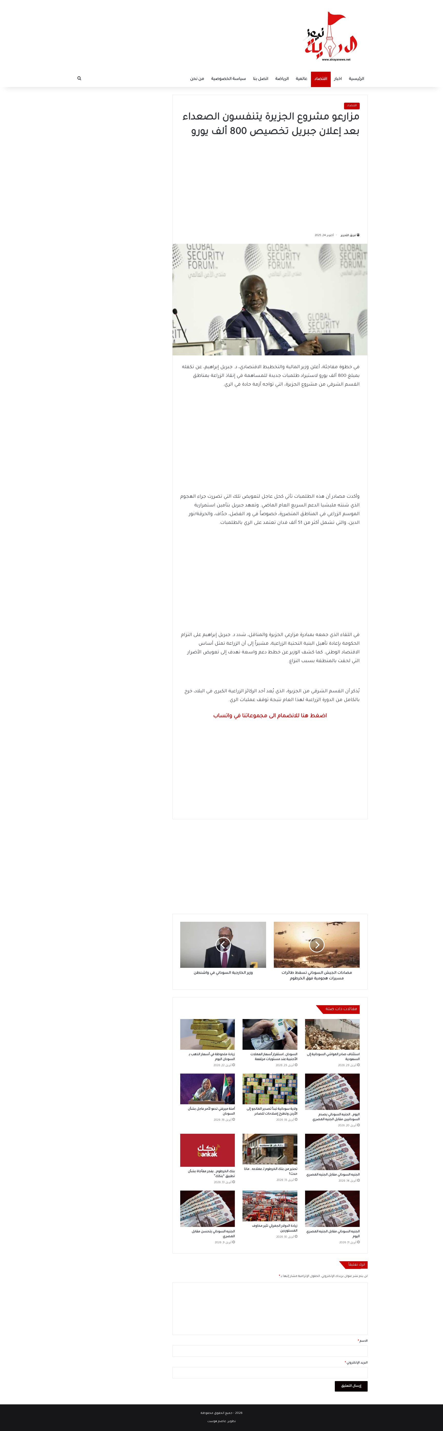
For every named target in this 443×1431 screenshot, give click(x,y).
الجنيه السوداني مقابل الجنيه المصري (333, 1175)
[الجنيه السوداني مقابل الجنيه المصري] (332, 1152)
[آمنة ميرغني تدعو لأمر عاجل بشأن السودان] (207, 1089)
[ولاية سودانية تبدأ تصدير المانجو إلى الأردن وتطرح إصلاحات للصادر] (270, 1089)
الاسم (363, 1341)
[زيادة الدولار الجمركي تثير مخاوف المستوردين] (270, 1206)
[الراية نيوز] (332, 35)
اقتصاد (321, 79)
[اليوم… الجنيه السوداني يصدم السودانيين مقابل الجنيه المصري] (332, 1092)
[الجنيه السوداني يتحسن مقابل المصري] (207, 1209)
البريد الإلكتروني (356, 1363)
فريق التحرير (348, 235)
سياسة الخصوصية (228, 79)
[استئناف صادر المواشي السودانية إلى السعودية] (332, 1034)
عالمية (301, 79)
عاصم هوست (216, 1421)
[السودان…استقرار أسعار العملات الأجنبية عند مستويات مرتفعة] (270, 1034)
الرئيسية (356, 79)
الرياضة (282, 79)
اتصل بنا (260, 79)
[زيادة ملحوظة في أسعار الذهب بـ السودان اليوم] (207, 1034)
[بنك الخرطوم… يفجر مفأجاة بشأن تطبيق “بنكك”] (207, 1150)
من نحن (197, 79)
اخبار (338, 79)
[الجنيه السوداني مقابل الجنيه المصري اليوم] (332, 1209)
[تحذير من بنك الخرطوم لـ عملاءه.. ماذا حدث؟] (270, 1149)
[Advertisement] (269, 183)
